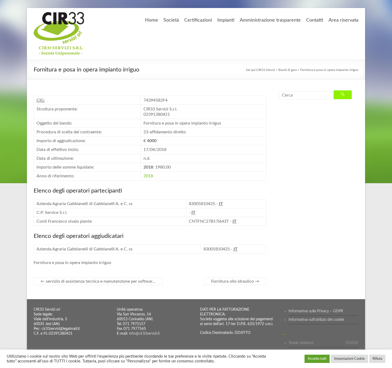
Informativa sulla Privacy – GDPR (316, 311)
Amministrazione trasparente (270, 20)
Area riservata (343, 20)
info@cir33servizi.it (144, 333)
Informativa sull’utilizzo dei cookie (316, 320)
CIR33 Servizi (265, 69)
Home (151, 20)
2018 (148, 176)
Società (171, 20)
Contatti (314, 20)
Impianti (225, 20)
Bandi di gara (287, 69)
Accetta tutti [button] (317, 359)
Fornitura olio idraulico (235, 281)
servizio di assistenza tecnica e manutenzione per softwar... (98, 281)
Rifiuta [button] (377, 359)
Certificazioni (198, 20)
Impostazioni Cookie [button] (349, 359)
